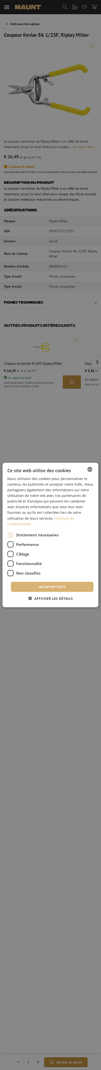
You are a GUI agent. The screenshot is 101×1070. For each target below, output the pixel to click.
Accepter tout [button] (52, 586)
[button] (50, 598)
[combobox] (90, 469)
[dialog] (50, 535)
